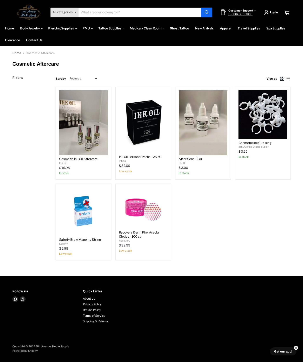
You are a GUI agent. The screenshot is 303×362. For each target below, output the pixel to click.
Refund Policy (92, 310)
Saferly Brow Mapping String (80, 240)
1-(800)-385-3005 (240, 14)
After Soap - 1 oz (190, 159)
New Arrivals (204, 28)
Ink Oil (63, 163)
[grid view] (282, 79)
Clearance (12, 40)
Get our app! (283, 351)
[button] (271, 12)
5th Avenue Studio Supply (253, 146)
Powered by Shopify (25, 350)
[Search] (206, 12)
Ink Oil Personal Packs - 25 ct (139, 157)
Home (9, 28)
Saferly (63, 243)
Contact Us (34, 40)
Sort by (61, 78)
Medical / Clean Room (146, 28)
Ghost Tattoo (179, 28)
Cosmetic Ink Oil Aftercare (78, 159)
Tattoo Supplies (110, 28)
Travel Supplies (249, 28)
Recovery (124, 240)
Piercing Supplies (61, 28)
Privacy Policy (92, 304)
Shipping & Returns (95, 321)
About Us (89, 298)
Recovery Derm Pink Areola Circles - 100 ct (139, 234)
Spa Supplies (275, 28)
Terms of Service (94, 315)
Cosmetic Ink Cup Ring (254, 143)
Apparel (225, 28)
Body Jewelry (30, 28)
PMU (86, 28)
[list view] (288, 79)
